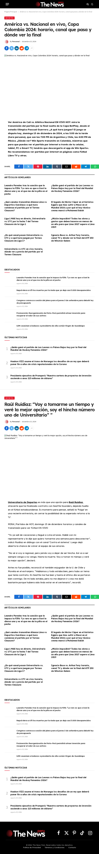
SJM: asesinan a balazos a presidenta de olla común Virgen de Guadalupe (50, 326)
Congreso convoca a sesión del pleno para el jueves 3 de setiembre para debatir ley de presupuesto (54, 301)
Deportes (9, 18)
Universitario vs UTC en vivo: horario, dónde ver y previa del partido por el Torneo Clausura (23, 252)
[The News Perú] (49, 4)
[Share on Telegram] (26, 48)
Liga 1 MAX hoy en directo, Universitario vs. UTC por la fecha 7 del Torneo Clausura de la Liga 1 (25, 221)
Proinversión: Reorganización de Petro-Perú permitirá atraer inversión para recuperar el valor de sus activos (50, 314)
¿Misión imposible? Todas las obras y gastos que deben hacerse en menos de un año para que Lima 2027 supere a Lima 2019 (72, 222)
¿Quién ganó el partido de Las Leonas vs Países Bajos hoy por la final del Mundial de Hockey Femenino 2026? (72, 188)
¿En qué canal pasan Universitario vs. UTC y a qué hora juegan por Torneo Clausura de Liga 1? (23, 238)
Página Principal (10, 12)
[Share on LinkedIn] (16, 48)
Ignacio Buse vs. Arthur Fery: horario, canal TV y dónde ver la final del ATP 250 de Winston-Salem (72, 238)
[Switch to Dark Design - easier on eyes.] (91, 4)
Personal (16, 41)
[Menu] (7, 4)
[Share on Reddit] (21, 48)
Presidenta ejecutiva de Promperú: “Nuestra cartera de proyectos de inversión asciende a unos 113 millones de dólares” (50, 377)
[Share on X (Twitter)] (11, 48)
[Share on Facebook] (6, 48)
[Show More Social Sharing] (32, 48)
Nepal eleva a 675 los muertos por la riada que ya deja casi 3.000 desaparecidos (53, 290)
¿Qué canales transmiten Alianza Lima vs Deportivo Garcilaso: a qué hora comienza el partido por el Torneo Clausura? (25, 206)
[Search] (87, 4)
